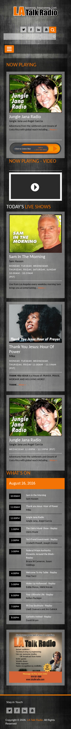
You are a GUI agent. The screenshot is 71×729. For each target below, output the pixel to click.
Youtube (46, 29)
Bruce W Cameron (35, 561)
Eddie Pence (32, 587)
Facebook (31, 29)
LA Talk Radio (35, 719)
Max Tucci (31, 576)
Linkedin (39, 29)
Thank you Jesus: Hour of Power (42, 506)
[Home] (35, 12)
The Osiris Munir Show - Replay (41, 528)
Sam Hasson (16, 261)
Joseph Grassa (50, 543)
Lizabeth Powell (34, 543)
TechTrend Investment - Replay (42, 539)
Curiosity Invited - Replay (38, 616)
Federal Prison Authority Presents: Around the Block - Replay (40, 554)
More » (53, 129)
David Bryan (32, 620)
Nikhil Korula (46, 587)
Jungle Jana (16, 121)
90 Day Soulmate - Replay (39, 605)
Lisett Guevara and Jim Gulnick (41, 609)
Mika (12, 356)
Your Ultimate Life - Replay (39, 594)
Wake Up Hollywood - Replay (40, 583)
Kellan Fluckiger (34, 598)
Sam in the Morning (27, 257)
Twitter (23, 29)
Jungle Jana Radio (25, 117)
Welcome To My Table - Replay (41, 572)
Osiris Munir (32, 532)
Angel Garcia (35, 121)
